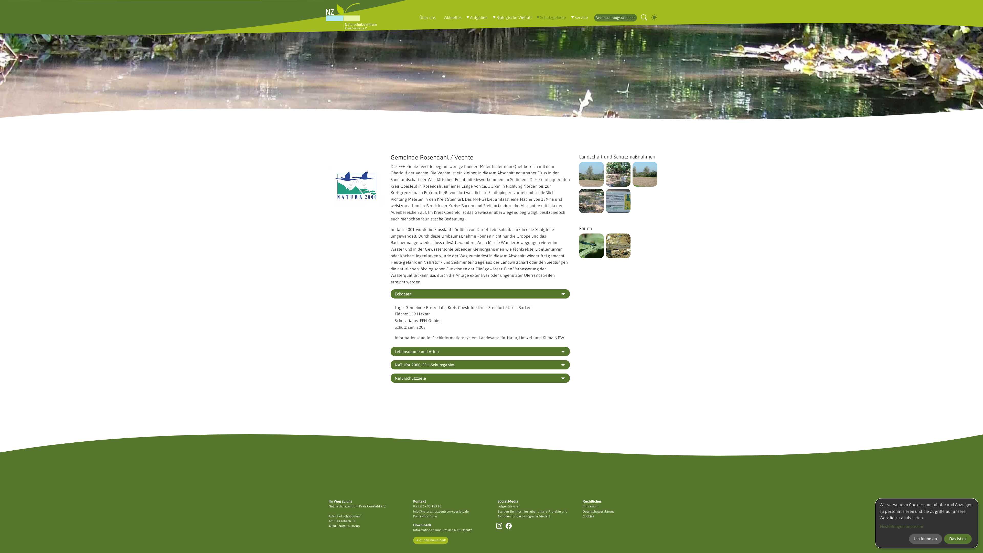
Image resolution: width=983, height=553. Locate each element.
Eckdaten (403, 294)
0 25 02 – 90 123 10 (427, 506)
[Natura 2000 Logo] (356, 186)
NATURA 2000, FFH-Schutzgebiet (424, 365)
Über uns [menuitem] (427, 17)
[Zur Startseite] (351, 17)
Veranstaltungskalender (615, 18)
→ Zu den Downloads (430, 540)
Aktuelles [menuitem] (453, 17)
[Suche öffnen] (644, 17)
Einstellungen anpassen (901, 526)
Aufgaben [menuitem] (479, 17)
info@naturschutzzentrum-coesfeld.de (441, 511)
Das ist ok (958, 538)
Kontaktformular (425, 516)
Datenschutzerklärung (599, 511)
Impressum (591, 506)
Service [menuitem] (581, 17)
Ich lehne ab (925, 538)
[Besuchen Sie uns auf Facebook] (509, 526)
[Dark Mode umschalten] (654, 17)
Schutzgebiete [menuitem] (553, 17)
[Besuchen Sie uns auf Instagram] (499, 526)
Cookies (588, 516)
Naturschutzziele (410, 378)
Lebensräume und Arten (417, 351)
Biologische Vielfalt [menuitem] (514, 17)
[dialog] (926, 523)
